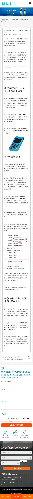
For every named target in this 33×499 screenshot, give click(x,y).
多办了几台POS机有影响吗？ (14, 357)
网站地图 (30, 489)
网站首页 (3, 19)
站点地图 (25, 489)
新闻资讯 (8, 19)
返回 (29, 358)
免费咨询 (27, 497)
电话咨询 (5, 497)
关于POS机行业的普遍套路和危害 (15, 359)
